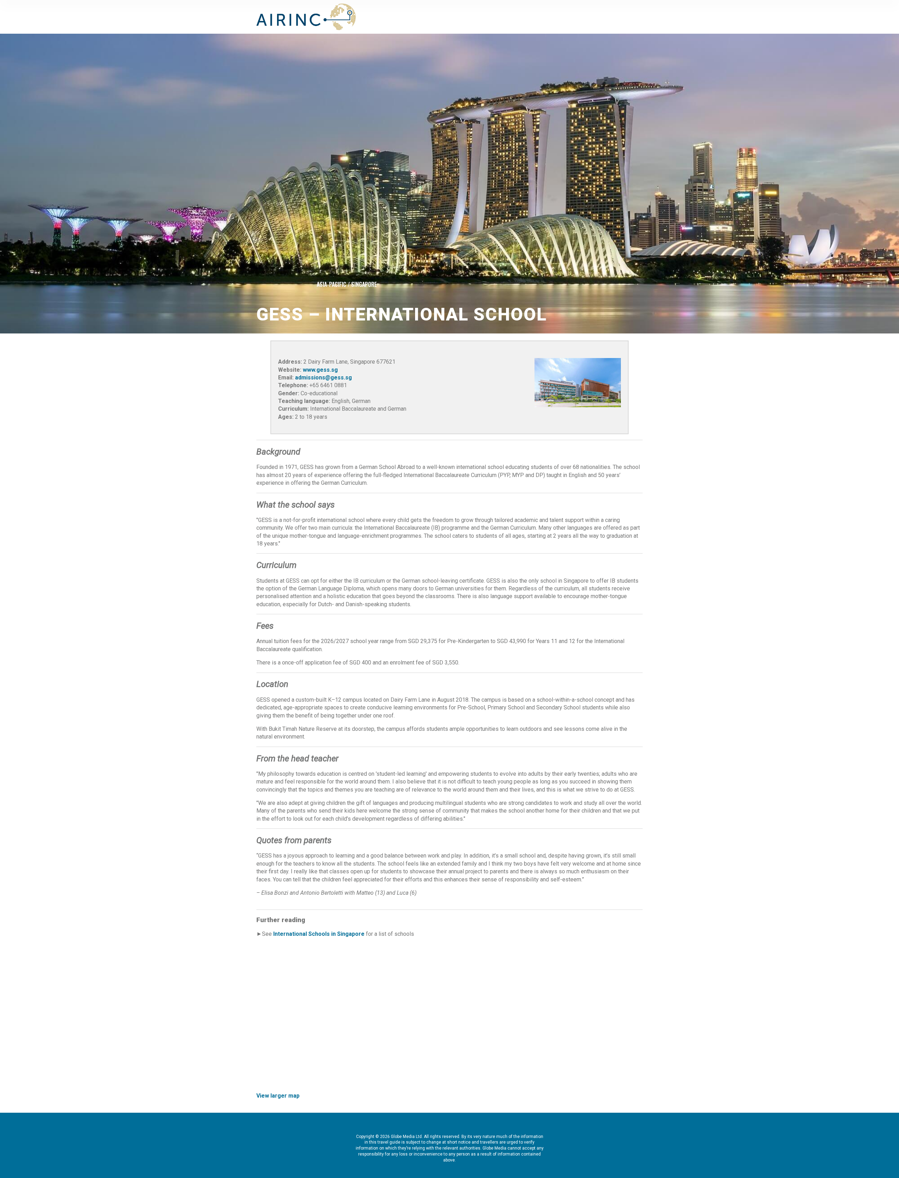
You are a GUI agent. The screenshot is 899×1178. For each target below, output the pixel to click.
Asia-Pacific (331, 284)
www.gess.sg (320, 369)
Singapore (364, 284)
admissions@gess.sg (323, 377)
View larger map (278, 1095)
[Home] (306, 17)
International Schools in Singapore (319, 934)
